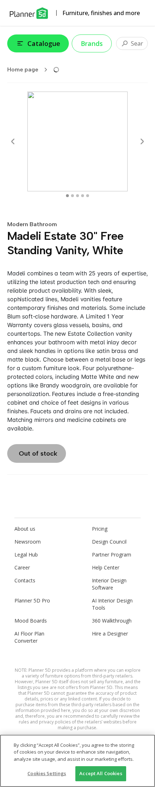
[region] (77, 761)
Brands (92, 43)
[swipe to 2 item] (77, 195)
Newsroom (27, 541)
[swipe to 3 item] (82, 195)
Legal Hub (26, 554)
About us (24, 528)
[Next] (142, 141)
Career (22, 567)
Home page (22, 69)
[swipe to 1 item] (72, 195)
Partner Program (111, 554)
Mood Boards (30, 620)
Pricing (99, 528)
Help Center (105, 567)
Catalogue (43, 43)
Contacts (24, 580)
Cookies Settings (46, 773)
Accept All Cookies (100, 773)
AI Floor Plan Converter (29, 637)
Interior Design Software (109, 584)
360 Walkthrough (112, 620)
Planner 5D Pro (32, 600)
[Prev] (13, 141)
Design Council (109, 541)
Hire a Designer (110, 633)
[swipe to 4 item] (87, 195)
